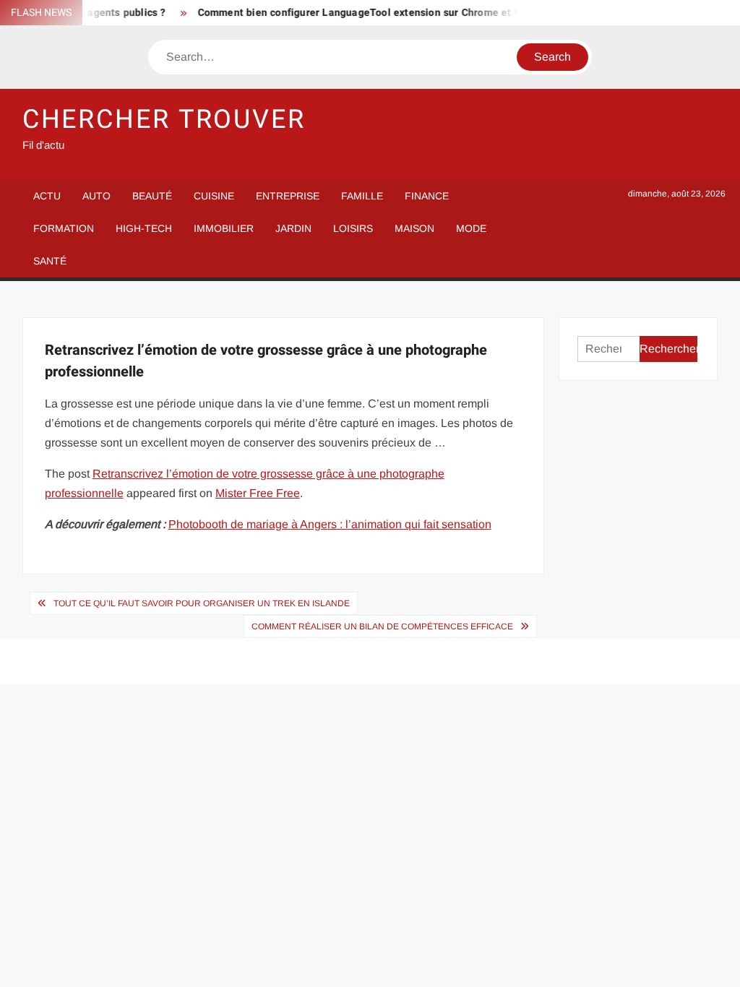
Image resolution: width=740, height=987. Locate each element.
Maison (414, 228)
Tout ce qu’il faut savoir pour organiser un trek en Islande (201, 603)
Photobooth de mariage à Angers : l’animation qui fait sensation (329, 524)
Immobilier (224, 228)
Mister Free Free (257, 493)
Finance (427, 196)
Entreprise (287, 196)
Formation (63, 228)
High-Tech (144, 228)
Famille (362, 196)
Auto (96, 196)
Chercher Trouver (164, 119)
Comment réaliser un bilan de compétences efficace (382, 626)
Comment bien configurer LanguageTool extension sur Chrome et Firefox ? (370, 12)
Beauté (152, 196)
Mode (471, 228)
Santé (49, 261)
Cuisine (214, 196)
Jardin (293, 228)
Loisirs (353, 228)
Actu (47, 196)
